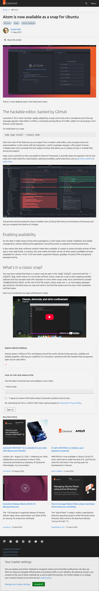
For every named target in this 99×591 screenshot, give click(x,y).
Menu (93, 3)
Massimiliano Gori (57, 527)
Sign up (10, 409)
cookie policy (45, 578)
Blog (5, 10)
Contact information (11, 549)
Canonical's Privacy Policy (70, 403)
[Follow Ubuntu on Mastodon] (5, 542)
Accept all (39, 584)
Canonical (6, 471)
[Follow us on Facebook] (11, 542)
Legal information (10, 552)
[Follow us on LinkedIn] (17, 542)
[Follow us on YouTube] (36, 542)
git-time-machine (84, 159)
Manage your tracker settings (17, 584)
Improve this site (10, 555)
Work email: (11, 387)
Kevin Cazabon (56, 471)
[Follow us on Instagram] (24, 542)
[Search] (86, 3)
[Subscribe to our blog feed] (42, 542)
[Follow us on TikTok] (30, 542)
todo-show (7, 161)
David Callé (16, 29)
